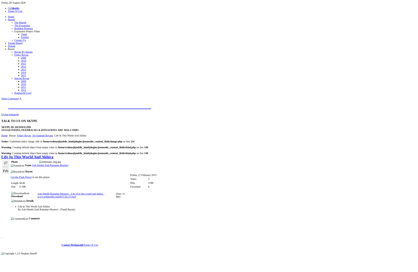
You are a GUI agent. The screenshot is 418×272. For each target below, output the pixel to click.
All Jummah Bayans (42, 135)
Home (4, 135)
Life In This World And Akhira (27, 157)
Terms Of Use (90, 245)
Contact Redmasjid (72, 245)
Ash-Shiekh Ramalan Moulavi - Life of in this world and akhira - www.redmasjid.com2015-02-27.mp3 (70, 195)
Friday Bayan (24, 135)
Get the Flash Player (21, 177)
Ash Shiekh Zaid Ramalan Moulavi (50, 165)
